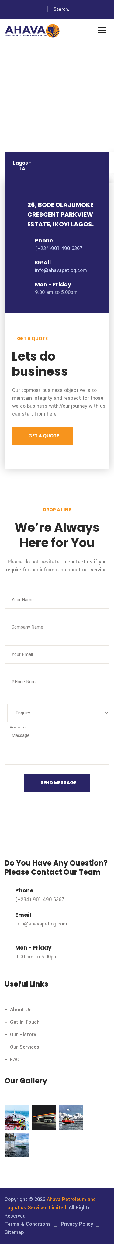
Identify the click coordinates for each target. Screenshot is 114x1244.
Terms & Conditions (28, 1224)
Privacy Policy (77, 1224)
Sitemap (14, 1232)
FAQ (14, 1059)
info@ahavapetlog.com (61, 270)
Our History (23, 1034)
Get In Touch (25, 1022)
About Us (21, 1009)
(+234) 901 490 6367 (39, 899)
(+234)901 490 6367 (59, 248)
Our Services (24, 1047)
